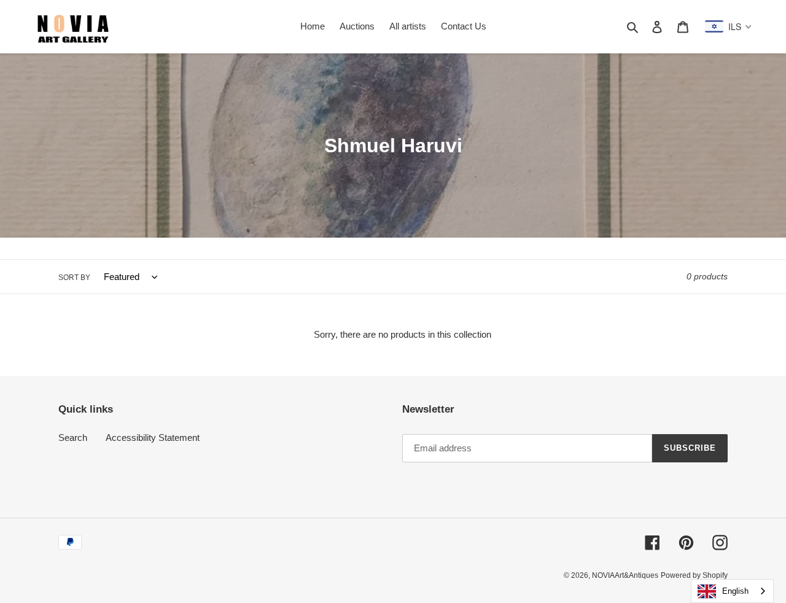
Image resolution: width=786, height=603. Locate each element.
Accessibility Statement (153, 437)
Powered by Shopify (694, 575)
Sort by (74, 277)
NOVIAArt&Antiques (625, 575)
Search (72, 437)
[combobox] (732, 591)
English (735, 591)
